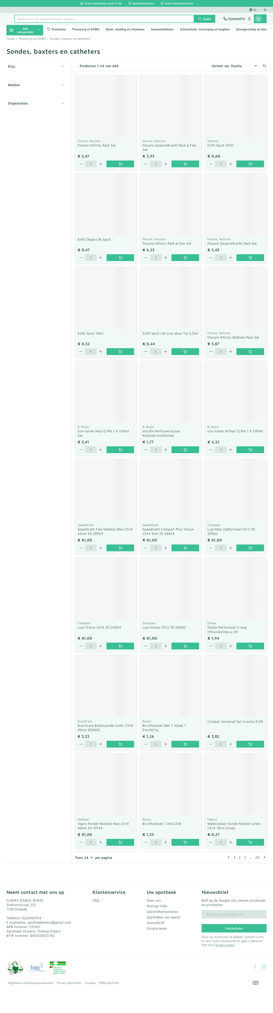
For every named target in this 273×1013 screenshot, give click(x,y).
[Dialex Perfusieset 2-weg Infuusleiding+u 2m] (235, 588)
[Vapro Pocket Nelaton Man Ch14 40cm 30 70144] (105, 784)
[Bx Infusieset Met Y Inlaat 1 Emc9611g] (170, 686)
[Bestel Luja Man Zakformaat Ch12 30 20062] (250, 547)
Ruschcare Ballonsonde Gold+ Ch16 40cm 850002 (105, 727)
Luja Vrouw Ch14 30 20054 (99, 627)
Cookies (90, 983)
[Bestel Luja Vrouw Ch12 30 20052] (185, 646)
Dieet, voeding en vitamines (32, 70)
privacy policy (224, 945)
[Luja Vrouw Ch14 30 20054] (105, 588)
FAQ (96, 900)
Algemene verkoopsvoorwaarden (31, 983)
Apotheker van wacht (163, 917)
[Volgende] (264, 857)
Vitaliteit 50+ (32, 97)
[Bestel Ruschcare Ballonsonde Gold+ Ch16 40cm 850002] (120, 744)
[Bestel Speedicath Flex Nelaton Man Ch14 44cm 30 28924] (120, 547)
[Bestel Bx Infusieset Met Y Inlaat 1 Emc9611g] (185, 744)
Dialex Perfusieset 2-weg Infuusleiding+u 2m (227, 629)
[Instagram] (264, 967)
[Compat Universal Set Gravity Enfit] (235, 686)
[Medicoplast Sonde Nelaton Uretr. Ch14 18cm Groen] (235, 784)
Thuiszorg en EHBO (32, 119)
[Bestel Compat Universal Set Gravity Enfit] (250, 744)
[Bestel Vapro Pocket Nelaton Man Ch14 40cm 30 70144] (120, 842)
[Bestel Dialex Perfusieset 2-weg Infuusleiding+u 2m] (250, 646)
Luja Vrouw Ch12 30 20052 (164, 627)
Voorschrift (155, 922)
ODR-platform (109, 983)
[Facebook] (255, 967)
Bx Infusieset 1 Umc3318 (161, 823)
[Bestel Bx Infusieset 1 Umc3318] (185, 842)
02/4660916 (31, 917)
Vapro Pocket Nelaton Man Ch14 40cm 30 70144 (103, 825)
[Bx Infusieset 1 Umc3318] (170, 784)
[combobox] (104, 19)
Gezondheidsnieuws (162, 911)
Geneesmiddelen (32, 141)
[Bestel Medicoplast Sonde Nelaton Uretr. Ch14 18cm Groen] (250, 842)
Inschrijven (234, 928)
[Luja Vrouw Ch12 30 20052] (170, 588)
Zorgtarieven (157, 928)
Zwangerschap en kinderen (32, 84)
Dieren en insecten (32, 130)
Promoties (18, 39)
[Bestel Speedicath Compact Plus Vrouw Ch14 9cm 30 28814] (185, 547)
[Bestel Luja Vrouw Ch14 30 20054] (120, 646)
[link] (229, 857)
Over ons (154, 900)
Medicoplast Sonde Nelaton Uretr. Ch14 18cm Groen (234, 825)
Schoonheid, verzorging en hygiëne (32, 53)
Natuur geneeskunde (32, 108)
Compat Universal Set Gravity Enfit (235, 721)
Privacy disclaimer (69, 983)
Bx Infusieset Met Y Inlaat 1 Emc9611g (164, 727)
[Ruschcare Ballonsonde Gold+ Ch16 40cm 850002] (105, 686)
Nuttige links (157, 906)
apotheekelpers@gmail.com (49, 922)
